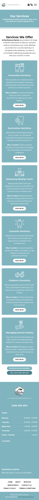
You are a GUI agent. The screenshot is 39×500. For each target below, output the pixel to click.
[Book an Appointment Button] (29, 5)
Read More (19, 105)
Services (27, 482)
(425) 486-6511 (19, 405)
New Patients (13, 485)
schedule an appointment (19, 368)
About (18, 482)
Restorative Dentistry (19, 128)
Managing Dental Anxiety (19, 332)
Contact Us (26, 485)
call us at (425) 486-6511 (19, 373)
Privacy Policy (10, 488)
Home (10, 482)
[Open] (35, 5)
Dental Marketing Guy (26, 497)
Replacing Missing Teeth (19, 179)
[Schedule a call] (32, 5)
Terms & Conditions (27, 488)
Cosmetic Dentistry (19, 231)
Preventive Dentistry (19, 75)
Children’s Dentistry (19, 280)
